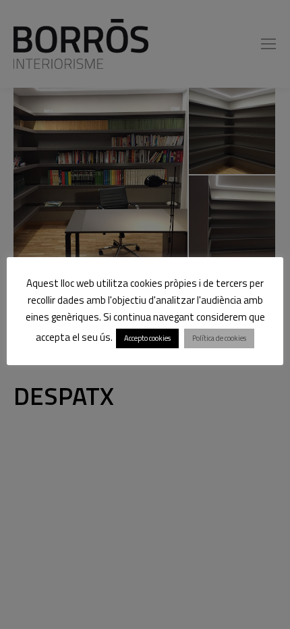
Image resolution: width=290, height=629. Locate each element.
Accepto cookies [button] (147, 338)
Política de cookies (219, 338)
